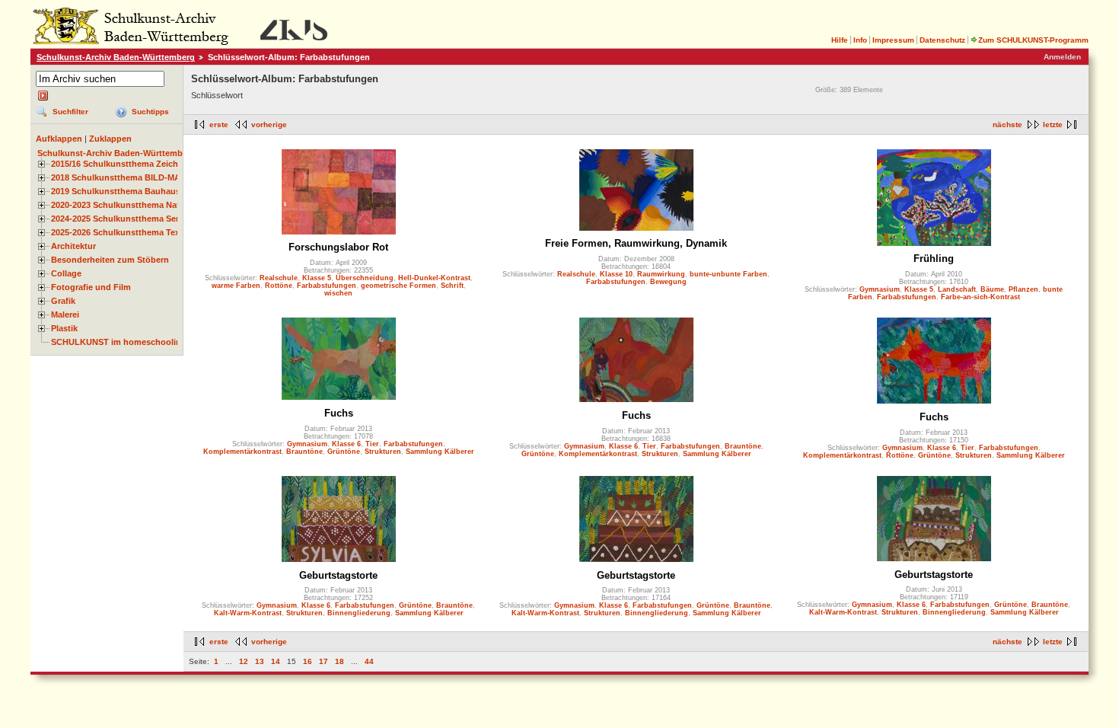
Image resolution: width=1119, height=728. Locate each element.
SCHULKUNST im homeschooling (118, 341)
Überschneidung (365, 278)
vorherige (269, 124)
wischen (338, 293)
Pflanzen (1023, 289)
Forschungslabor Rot (338, 247)
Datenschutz (942, 40)
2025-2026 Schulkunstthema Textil (119, 232)
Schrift (452, 285)
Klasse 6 (346, 444)
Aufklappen (59, 138)
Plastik (64, 328)
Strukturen (383, 451)
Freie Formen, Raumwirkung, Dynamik (636, 243)
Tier (372, 444)
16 (307, 661)
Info (860, 40)
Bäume (992, 289)
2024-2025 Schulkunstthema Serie (118, 218)
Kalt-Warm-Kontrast (248, 613)
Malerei (65, 314)
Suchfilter (70, 111)
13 (259, 661)
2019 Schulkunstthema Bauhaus (115, 191)
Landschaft (957, 289)
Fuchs (338, 413)
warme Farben (236, 285)
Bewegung (668, 282)
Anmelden (1062, 57)
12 (243, 661)
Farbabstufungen (326, 285)
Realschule (279, 278)
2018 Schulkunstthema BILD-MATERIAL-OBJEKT (149, 177)
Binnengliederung (359, 613)
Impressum (893, 40)
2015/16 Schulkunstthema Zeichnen (122, 163)
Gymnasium (879, 289)
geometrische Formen (398, 285)
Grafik (63, 300)
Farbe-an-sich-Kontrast (980, 297)
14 (275, 661)
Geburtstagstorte (338, 575)
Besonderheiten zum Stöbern (110, 259)
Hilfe (839, 40)
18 (339, 661)
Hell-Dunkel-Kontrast (434, 278)
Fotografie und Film (91, 287)
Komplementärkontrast (242, 451)
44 (369, 661)
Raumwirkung (661, 274)
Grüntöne (343, 451)
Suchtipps (150, 111)
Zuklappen (110, 138)
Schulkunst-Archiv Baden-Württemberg (116, 57)
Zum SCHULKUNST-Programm (1033, 40)
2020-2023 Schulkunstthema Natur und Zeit (137, 204)
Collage (66, 273)
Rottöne (278, 285)
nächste (1007, 124)
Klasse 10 (616, 274)
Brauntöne (304, 451)
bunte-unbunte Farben (728, 274)
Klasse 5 (316, 278)
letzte (1053, 124)
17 (323, 661)
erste (218, 124)
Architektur (73, 246)
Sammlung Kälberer (440, 451)
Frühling (933, 258)
